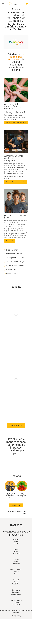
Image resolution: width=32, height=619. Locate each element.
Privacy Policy (16, 616)
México (16, 574)
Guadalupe (16, 564)
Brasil (16, 543)
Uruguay (16, 602)
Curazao (16, 559)
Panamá (16, 580)
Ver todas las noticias (16, 425)
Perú (16, 582)
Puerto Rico (16, 584)
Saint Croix (16, 592)
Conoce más (16, 505)
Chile (16, 549)
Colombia (16, 551)
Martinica (16, 572)
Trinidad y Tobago (16, 600)
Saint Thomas (16, 594)
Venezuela (16, 604)
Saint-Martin (16, 590)
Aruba (16, 541)
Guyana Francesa (16, 570)
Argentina (16, 539)
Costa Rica (16, 553)
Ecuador (16, 561)
